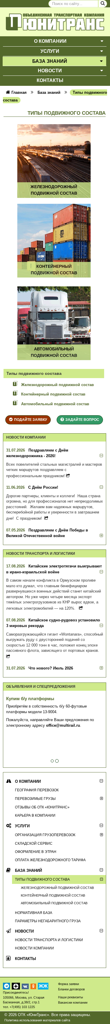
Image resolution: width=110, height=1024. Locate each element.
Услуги (22, 826)
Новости (24, 931)
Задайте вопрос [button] (82, 419)
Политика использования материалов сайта (37, 1020)
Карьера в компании (35, 815)
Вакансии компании (72, 1002)
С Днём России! (43, 487)
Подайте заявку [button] (30, 419)
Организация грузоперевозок (45, 835)
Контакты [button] (50, 80)
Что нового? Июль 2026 (50, 668)
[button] (102, 41)
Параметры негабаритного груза (48, 921)
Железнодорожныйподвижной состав (54, 189)
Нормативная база (33, 913)
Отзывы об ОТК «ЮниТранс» (42, 807)
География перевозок (37, 790)
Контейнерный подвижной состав (53, 394)
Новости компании (34, 948)
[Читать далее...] (68, 475)
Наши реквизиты (70, 997)
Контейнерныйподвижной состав (54, 269)
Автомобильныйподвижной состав (54, 352)
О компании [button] (50, 41)
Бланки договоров (71, 989)
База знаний (28, 870)
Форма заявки (68, 984)
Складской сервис (34, 843)
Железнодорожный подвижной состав (57, 385)
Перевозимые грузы (35, 798)
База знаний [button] (49, 61)
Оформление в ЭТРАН (35, 852)
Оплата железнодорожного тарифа (50, 860)
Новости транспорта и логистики (49, 940)
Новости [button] (50, 70)
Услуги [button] (49, 51)
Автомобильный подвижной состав (55, 404)
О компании (28, 781)
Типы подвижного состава (42, 879)
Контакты (25, 958)
